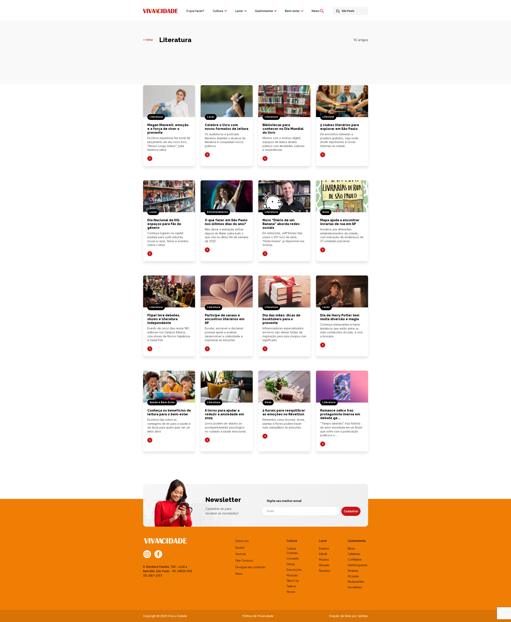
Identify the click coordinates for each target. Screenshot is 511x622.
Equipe (239, 547)
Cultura (218, 11)
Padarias (353, 570)
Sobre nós (242, 541)
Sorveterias (355, 587)
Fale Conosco (244, 560)
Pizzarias (353, 576)
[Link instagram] (147, 554)
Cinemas (292, 553)
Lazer (239, 11)
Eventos (324, 548)
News (315, 11)
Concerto (293, 558)
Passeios (324, 570)
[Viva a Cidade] (160, 11)
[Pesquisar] (322, 11)
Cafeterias (354, 554)
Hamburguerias (357, 565)
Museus (324, 559)
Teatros (291, 586)
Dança (291, 564)
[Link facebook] (158, 554)
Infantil (323, 554)
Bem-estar (292, 11)
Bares (351, 548)
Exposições (294, 569)
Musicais (292, 575)
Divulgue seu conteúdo (250, 567)
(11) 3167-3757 (152, 575)
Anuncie (240, 554)
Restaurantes (356, 581)
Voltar (149, 40)
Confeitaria (354, 559)
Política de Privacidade (258, 616)
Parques (324, 565)
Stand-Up (293, 580)
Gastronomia (264, 11)
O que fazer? (195, 11)
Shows (291, 591)
